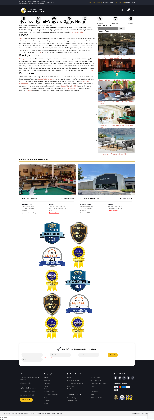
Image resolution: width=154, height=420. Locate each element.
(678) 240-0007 (97, 2)
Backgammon (24, 59)
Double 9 (74, 86)
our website (71, 88)
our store (29, 90)
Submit (112, 355)
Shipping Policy (72, 401)
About (46, 377)
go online (37, 52)
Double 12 (64, 86)
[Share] (4, 417)
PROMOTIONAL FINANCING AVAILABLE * (32, 2)
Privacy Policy (136, 413)
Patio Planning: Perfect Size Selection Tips (112, 154)
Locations (47, 383)
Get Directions (54, 213)
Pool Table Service (73, 380)
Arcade (85, 17)
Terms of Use (146, 413)
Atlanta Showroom (29, 198)
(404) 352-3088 (120, 2)
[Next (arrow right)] (2, 419)
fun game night (77, 32)
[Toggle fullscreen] (2, 417)
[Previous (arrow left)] (0, 419)
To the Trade (71, 386)
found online (88, 70)
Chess (21, 38)
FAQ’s (46, 386)
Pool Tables (23, 17)
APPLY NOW (50, 2)
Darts (92, 394)
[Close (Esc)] (6, 417)
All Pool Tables (95, 377)
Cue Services (71, 389)
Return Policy (71, 398)
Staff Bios (47, 380)
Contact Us (26, 400)
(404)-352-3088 (69, 198)
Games (69, 17)
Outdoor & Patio (39, 17)
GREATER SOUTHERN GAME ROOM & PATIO (21, 413)
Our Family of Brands (51, 394)
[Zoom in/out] (0, 417)
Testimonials (48, 389)
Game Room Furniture (54, 17)
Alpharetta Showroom (89, 198)
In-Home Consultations (75, 383)
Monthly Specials (96, 397)
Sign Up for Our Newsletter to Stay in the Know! (79, 349)
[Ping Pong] (116, 43)
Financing (47, 400)
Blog (45, 397)
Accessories (100, 17)
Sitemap (46, 403)
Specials (131, 17)
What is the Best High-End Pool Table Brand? (114, 80)
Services (115, 17)
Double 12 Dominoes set (46, 79)
